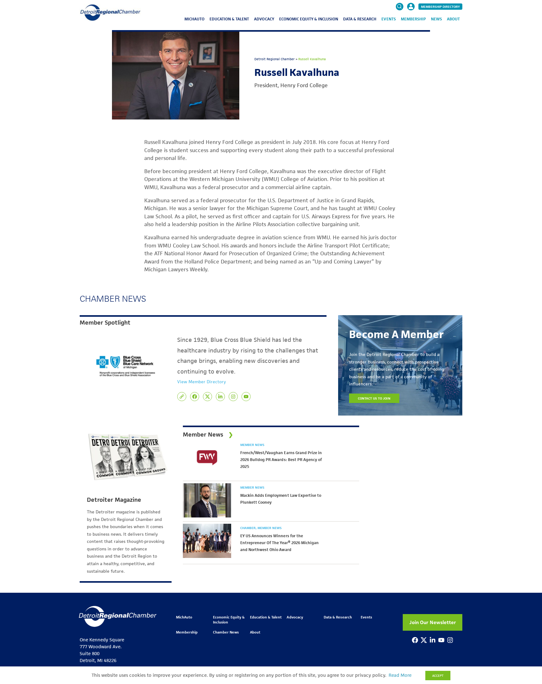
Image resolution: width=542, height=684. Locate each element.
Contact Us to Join (374, 398)
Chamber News (226, 632)
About (453, 19)
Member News (252, 445)
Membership (413, 19)
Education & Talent (229, 19)
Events (388, 19)
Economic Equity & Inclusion (308, 19)
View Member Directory (201, 381)
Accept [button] (438, 675)
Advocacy (264, 19)
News (436, 19)
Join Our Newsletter (432, 622)
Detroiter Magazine (114, 499)
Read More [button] (400, 675)
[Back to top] (526, 643)
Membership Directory (440, 6)
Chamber (248, 528)
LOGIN (411, 26)
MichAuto (194, 19)
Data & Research (359, 19)
